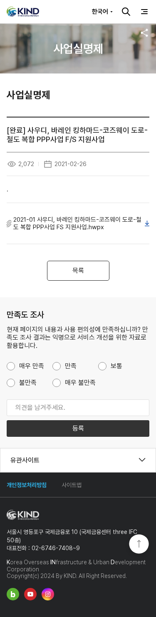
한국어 (100, 11)
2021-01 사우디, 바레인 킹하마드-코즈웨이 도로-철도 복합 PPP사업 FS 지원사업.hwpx (77, 223)
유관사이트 (25, 460)
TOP (139, 544)
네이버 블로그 (13, 594)
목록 (78, 270)
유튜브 (30, 594)
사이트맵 (72, 485)
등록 (78, 428)
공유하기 (144, 33)
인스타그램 (48, 594)
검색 (126, 12)
